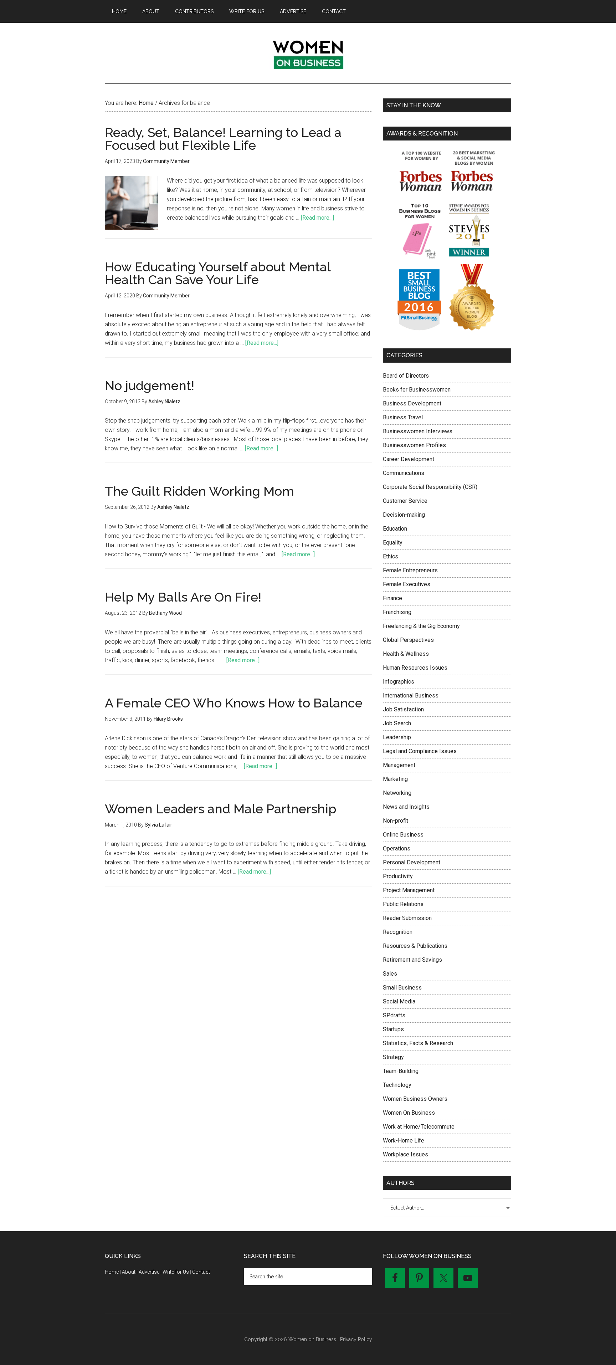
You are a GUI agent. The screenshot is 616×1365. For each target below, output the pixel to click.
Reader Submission (407, 918)
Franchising (397, 612)
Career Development (408, 459)
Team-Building (401, 1071)
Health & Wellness (406, 653)
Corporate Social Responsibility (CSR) (430, 487)
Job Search (397, 723)
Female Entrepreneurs (410, 570)
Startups (393, 1029)
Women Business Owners (415, 1098)
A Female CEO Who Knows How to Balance (234, 702)
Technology (397, 1085)
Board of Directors (406, 375)
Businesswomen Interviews (417, 431)
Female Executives (406, 584)
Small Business (402, 987)
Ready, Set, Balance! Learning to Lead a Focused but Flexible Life (223, 139)
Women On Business (409, 1112)
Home (112, 1272)
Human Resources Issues (415, 667)
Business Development (412, 403)
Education (395, 528)
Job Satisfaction (403, 709)
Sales (390, 973)
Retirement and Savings (412, 959)
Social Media (399, 1001)
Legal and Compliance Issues (420, 751)
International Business (410, 695)
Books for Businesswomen (417, 389)
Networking (397, 792)
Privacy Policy (356, 1339)
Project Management (409, 890)
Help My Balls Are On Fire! (183, 596)
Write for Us (176, 1272)
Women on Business (308, 53)
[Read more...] (317, 217)
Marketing (395, 779)
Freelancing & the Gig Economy (421, 626)
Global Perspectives (408, 640)
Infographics (398, 681)
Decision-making (404, 514)
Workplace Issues (405, 1154)
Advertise (149, 1272)
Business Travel (403, 417)
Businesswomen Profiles (414, 445)
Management (399, 765)
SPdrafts (394, 1015)
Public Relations (403, 904)
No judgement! (149, 385)
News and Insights (406, 806)
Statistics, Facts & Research (418, 1043)
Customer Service (405, 500)
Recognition (397, 932)
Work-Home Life (403, 1140)
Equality (392, 542)
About (128, 1272)
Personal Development (411, 862)
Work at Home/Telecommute (419, 1126)
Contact (201, 1272)
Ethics (390, 556)
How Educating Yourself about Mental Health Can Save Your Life (217, 273)
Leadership (397, 737)
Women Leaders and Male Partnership (221, 808)
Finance (392, 598)
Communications (403, 473)
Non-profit (395, 820)
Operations (396, 848)
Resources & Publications (415, 945)
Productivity (398, 876)
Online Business (403, 834)
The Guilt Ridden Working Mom (199, 491)
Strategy (393, 1057)
